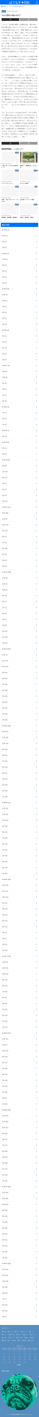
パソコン (34, 1334)
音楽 (25, 1340)
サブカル (12, 1334)
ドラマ (19, 1334)
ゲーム (9, 6)
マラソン (12, 1337)
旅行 (27, 1337)
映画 (5, 1340)
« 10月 (19, 1364)
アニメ (11, 1331)
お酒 (5, 1331)
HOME (4, 6)
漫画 (15, 1340)
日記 (33, 1337)
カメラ (17, 1331)
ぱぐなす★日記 (19, 2)
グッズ (32, 1331)
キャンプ (25, 1331)
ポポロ (5, 1337)
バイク (26, 1334)
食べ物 (31, 1340)
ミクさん (20, 1337)
